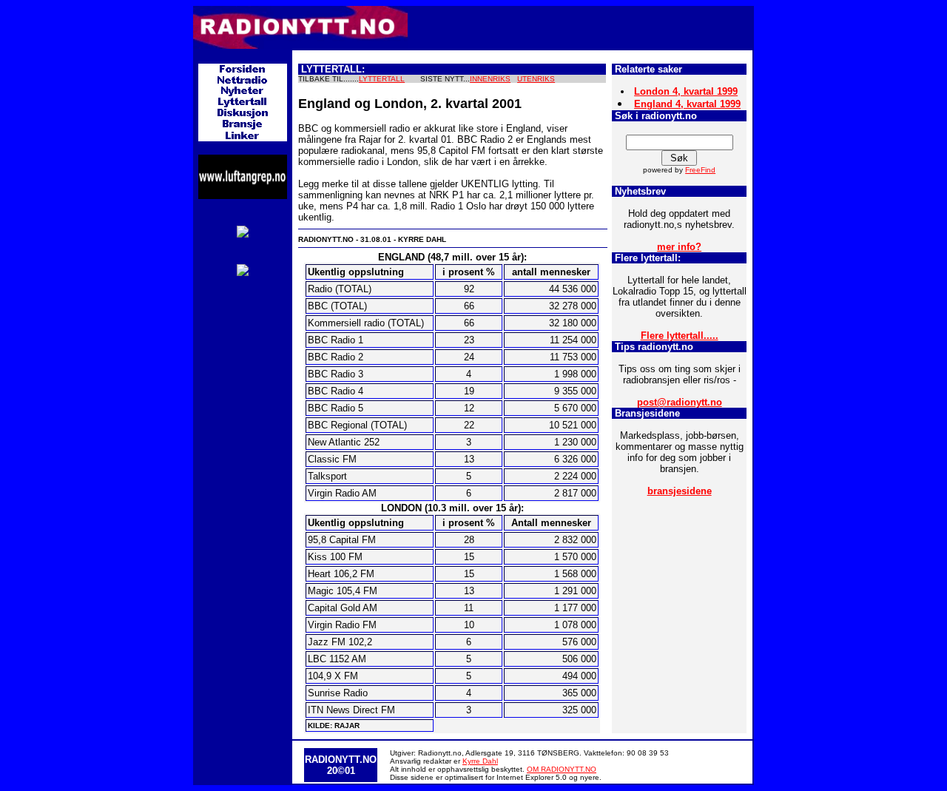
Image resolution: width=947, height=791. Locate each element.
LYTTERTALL (382, 79)
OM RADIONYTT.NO (561, 769)
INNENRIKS (490, 79)
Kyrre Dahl (480, 761)
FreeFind (700, 170)
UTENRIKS (536, 79)
